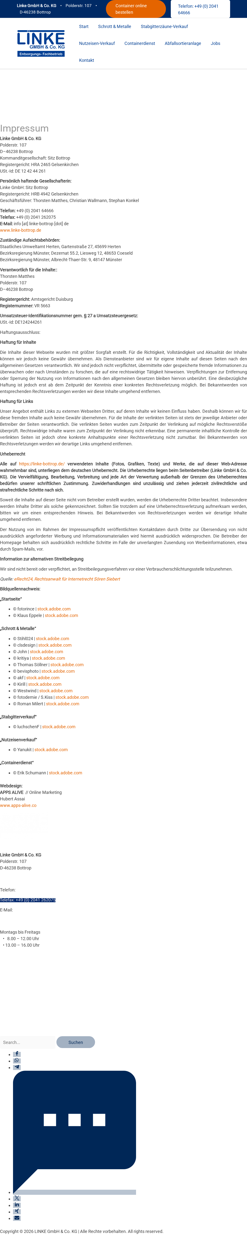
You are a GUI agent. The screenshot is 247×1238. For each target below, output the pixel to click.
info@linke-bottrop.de (34, 909)
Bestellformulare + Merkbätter (29, 1019)
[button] (136, 9)
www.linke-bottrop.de (20, 230)
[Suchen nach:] (28, 1042)
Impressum (11, 997)
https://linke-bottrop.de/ (42, 463)
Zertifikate (10, 1029)
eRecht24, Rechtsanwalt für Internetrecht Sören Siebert (67, 578)
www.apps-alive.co (18, 805)
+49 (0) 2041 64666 (35, 889)
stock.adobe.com (54, 608)
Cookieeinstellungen (19, 987)
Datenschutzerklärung (21, 977)
